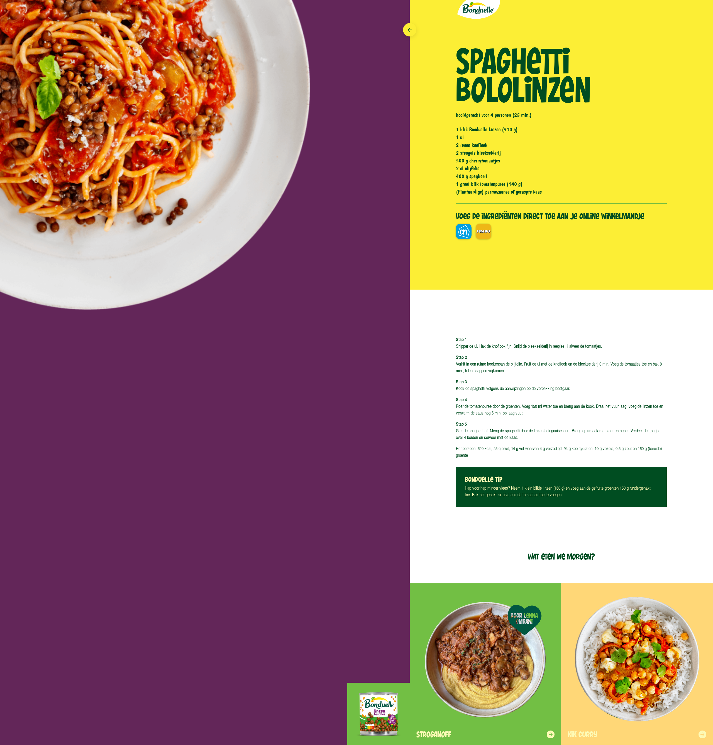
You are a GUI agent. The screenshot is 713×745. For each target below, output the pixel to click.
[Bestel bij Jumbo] (483, 231)
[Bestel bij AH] (464, 231)
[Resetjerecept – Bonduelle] (478, 10)
